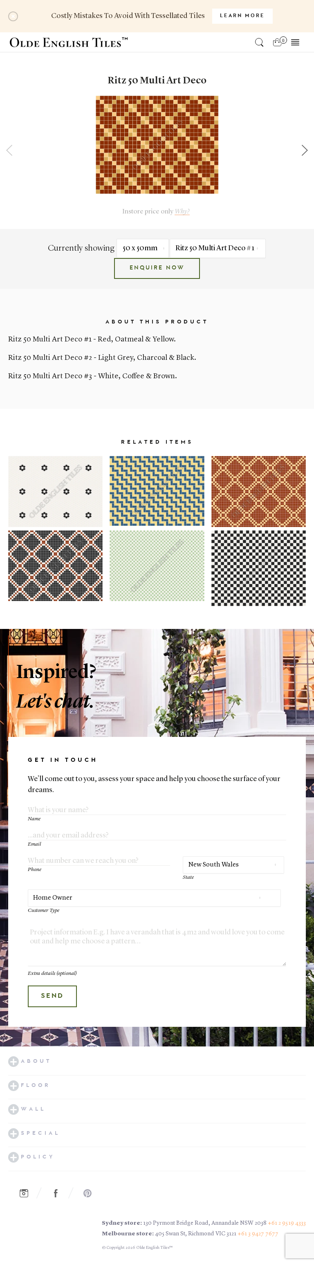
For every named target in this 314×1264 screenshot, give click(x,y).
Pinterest (92, 1194)
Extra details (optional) (52, 973)
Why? (182, 211)
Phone (34, 869)
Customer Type (43, 910)
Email (34, 844)
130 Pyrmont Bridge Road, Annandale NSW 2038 (205, 1223)
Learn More (242, 15)
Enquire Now (157, 268)
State (188, 877)
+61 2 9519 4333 (287, 1223)
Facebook (60, 1194)
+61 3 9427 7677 (258, 1234)
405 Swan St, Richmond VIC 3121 (195, 1234)
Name (34, 819)
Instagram (28, 1194)
